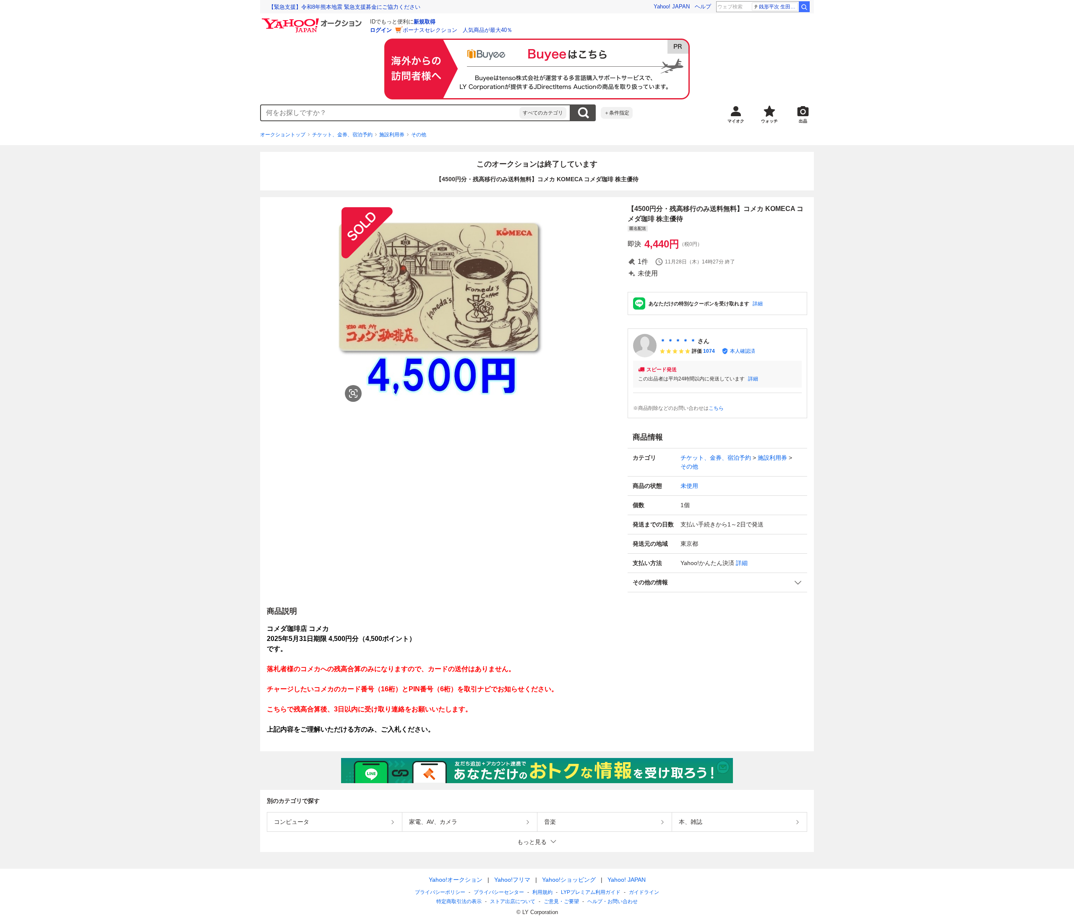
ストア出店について (512, 901)
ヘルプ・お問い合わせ (612, 901)
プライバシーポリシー (440, 892)
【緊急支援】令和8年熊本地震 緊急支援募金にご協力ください (344, 7)
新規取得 (424, 21)
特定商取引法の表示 (459, 901)
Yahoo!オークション (455, 879)
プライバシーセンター (499, 892)
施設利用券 (391, 135)
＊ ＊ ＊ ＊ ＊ (678, 341)
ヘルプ (703, 6)
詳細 (758, 304)
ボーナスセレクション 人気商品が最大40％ (457, 30)
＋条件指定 (616, 113)
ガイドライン (644, 892)
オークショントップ (282, 135)
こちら (716, 408)
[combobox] (390, 112)
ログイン (381, 30)
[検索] (804, 6)
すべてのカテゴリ (543, 113)
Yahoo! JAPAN (672, 6)
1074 (709, 351)
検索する (583, 112)
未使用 (689, 485)
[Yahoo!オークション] (313, 20)
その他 (418, 135)
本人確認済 (742, 351)
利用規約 (542, 892)
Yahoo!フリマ (512, 879)
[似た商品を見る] (353, 393)
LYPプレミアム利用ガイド (590, 892)
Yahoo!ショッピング (569, 879)
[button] (717, 582)
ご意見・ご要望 (561, 901)
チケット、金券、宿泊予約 (342, 135)
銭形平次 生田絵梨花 (778, 7)
